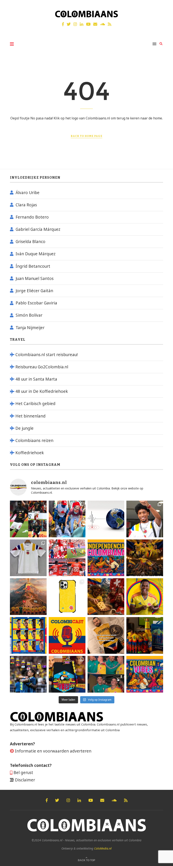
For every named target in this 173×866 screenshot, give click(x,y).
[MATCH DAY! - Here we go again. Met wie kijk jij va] (144, 635)
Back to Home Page (86, 136)
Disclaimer (25, 780)
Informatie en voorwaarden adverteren (53, 751)
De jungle (24, 428)
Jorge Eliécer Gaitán (34, 290)
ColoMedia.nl (103, 848)
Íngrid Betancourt (33, 266)
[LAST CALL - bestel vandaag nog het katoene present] (144, 519)
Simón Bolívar (29, 315)
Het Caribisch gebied (35, 403)
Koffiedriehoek (29, 452)
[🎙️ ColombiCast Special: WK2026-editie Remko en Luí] (67, 635)
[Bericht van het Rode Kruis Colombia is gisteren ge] (67, 519)
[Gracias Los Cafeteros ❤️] (144, 557)
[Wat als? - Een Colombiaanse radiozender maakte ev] (28, 674)
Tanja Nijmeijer (30, 327)
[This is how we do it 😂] (106, 596)
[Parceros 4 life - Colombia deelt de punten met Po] (106, 674)
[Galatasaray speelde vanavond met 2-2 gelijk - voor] (28, 519)
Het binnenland (30, 416)
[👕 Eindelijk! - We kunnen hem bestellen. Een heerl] (28, 557)
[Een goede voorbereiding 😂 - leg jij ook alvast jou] (106, 635)
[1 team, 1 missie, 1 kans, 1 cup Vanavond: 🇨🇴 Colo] (28, 596)
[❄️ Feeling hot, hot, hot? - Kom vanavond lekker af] (144, 674)
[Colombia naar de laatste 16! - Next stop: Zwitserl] (144, 596)
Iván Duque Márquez (35, 254)
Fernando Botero (32, 217)
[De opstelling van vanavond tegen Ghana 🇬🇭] (28, 635)
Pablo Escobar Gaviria (36, 303)
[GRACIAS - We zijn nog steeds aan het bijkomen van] (67, 674)
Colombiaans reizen (34, 440)
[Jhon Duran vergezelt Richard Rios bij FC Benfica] (67, 557)
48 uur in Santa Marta (36, 379)
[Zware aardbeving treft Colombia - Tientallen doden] (106, 519)
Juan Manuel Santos (35, 278)
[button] (164, 6)
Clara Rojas (26, 205)
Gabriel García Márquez (38, 229)
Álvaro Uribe (27, 192)
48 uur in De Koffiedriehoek (41, 391)
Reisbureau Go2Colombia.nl (41, 367)
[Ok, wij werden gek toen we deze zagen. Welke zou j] (67, 596)
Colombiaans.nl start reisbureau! (46, 354)
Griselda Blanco (30, 241)
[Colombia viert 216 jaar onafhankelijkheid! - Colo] (106, 557)
